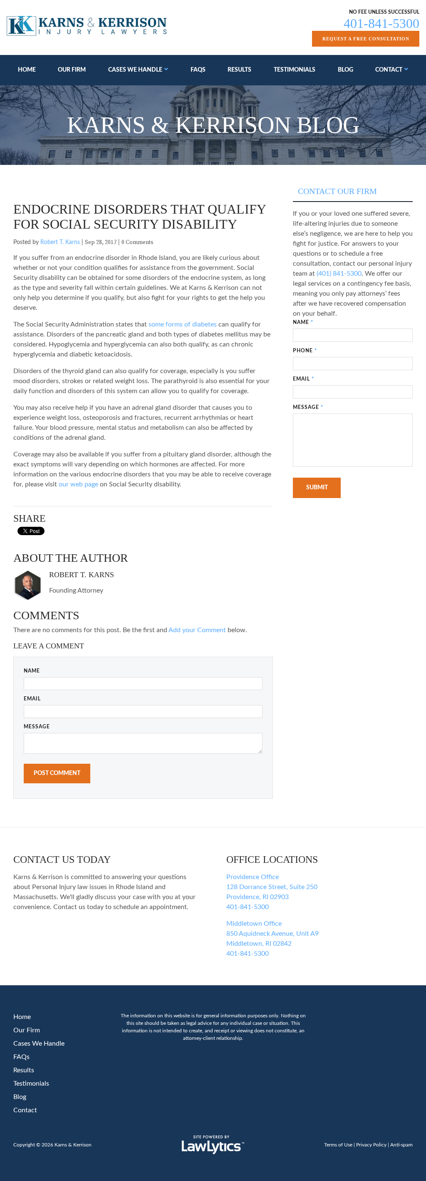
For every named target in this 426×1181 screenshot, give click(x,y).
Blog (345, 70)
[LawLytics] (213, 1144)
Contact (388, 70)
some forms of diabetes (183, 324)
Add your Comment (197, 630)
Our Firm (72, 70)
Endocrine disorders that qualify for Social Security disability (139, 217)
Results (239, 70)
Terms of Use (338, 1144)
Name (32, 670)
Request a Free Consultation (365, 38)
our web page (78, 484)
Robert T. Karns (60, 242)
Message (37, 726)
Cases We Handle (135, 70)
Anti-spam (401, 1144)
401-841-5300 (381, 23)
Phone (305, 350)
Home (27, 70)
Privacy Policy (371, 1144)
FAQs (198, 70)
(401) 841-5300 (339, 273)
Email (32, 698)
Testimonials (294, 70)
